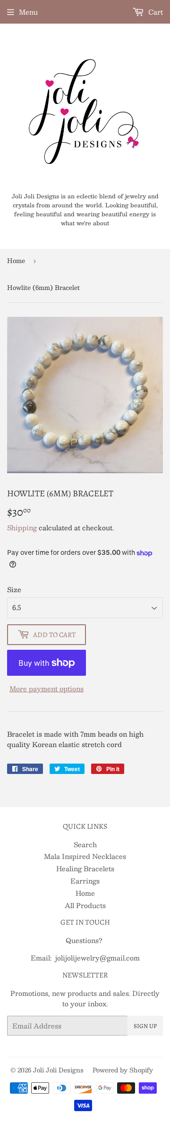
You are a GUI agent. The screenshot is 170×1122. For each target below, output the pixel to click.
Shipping (22, 527)
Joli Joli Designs (58, 1070)
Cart (154, 11)
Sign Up (145, 1026)
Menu (28, 11)
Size (14, 589)
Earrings (85, 880)
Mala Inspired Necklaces (85, 856)
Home (16, 260)
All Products (85, 905)
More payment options (46, 688)
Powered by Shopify (123, 1070)
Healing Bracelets (85, 868)
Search (85, 844)
